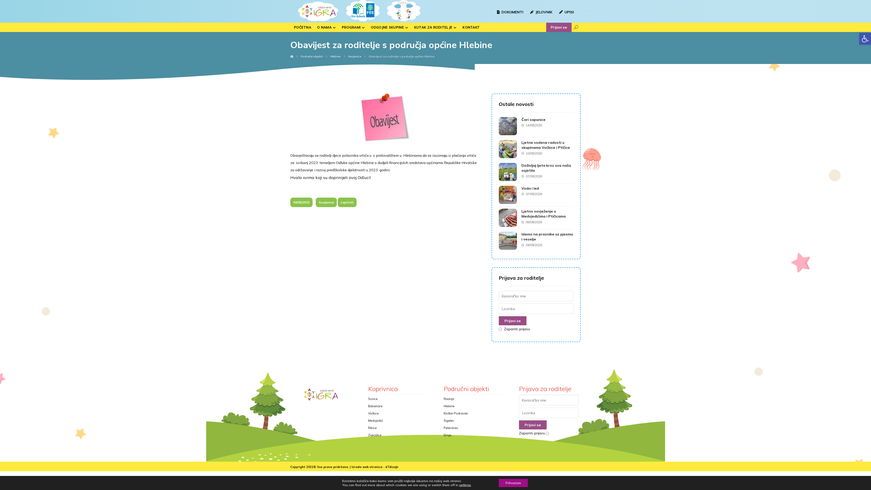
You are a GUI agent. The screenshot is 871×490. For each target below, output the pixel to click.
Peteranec (451, 428)
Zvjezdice (375, 435)
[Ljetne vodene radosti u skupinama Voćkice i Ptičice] (508, 149)
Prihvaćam (513, 483)
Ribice (372, 428)
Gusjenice (326, 202)
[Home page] (292, 56)
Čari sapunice (533, 119)
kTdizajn (392, 467)
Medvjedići (375, 420)
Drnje (447, 435)
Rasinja (449, 399)
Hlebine (449, 406)
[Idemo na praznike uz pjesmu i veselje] (508, 241)
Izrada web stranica (367, 467)
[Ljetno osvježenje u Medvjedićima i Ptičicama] (508, 218)
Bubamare (375, 406)
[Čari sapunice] (508, 126)
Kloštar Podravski (456, 413)
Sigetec (449, 420)
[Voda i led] (508, 195)
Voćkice (373, 413)
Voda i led (530, 188)
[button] (865, 39)
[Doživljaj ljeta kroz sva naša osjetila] (508, 172)
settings (465, 485)
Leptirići (347, 202)
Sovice (373, 399)
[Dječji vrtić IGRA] (317, 11)
